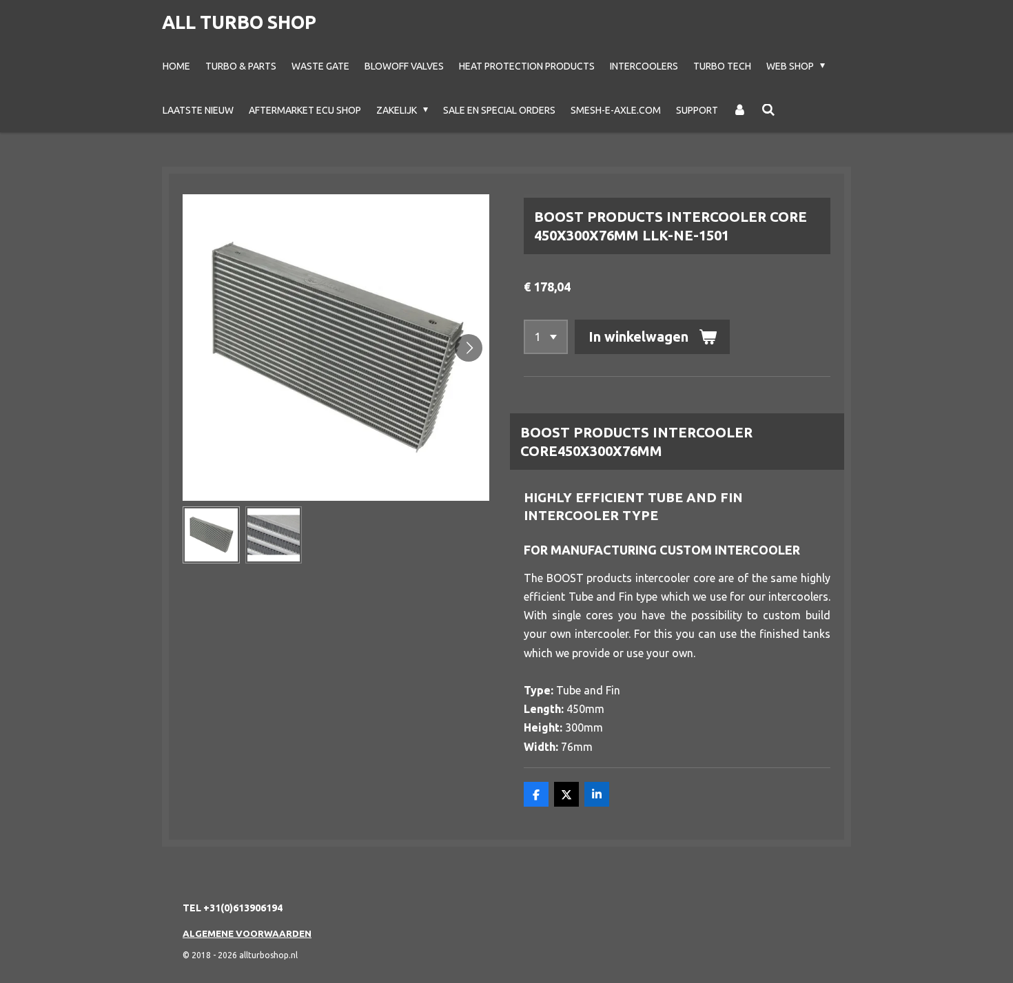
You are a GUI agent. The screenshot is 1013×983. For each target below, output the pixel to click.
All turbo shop (239, 22)
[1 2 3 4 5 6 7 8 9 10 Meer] (546, 337)
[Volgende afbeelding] (468, 348)
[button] (211, 534)
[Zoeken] (768, 110)
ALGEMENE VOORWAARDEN (247, 933)
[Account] (740, 110)
